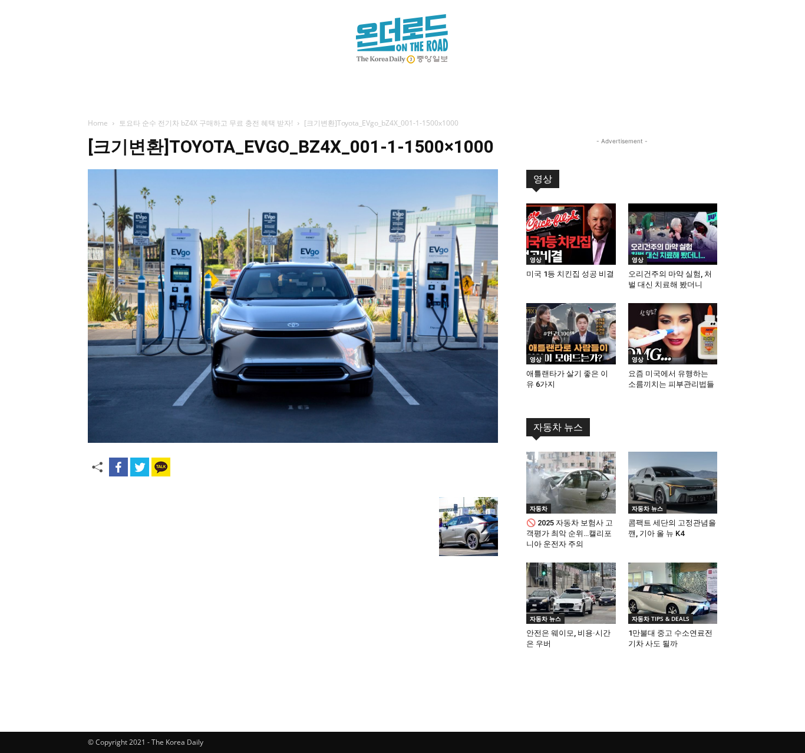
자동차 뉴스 (558, 427)
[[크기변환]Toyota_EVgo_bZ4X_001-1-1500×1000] (293, 440)
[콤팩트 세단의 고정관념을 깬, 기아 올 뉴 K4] (673, 482)
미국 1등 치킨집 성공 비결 (570, 273)
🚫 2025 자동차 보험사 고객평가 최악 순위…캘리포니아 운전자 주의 (569, 533)
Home (98, 123)
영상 (542, 179)
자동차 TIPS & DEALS (660, 618)
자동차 (538, 508)
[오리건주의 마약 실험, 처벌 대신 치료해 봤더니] (673, 234)
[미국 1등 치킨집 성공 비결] (571, 234)
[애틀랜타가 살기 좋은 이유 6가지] (571, 333)
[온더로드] (402, 38)
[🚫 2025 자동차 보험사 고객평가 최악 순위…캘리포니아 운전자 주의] (571, 482)
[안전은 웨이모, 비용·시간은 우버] (571, 593)
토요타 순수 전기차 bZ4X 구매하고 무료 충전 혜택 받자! (206, 123)
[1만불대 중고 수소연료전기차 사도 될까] (673, 593)
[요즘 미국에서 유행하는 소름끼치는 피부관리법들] (673, 333)
